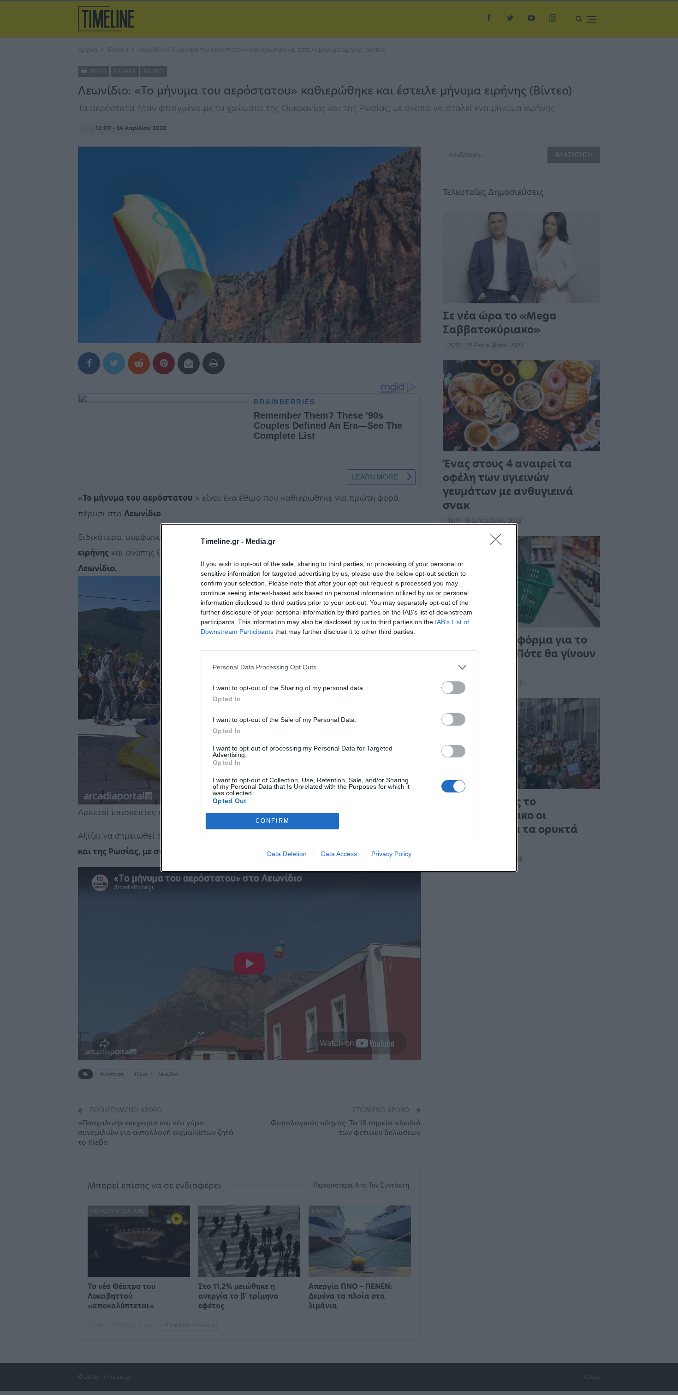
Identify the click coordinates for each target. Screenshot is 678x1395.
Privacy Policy (391, 853)
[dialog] (339, 697)
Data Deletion (287, 853)
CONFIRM (273, 820)
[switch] (453, 687)
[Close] (498, 542)
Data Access (339, 853)
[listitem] (339, 667)
